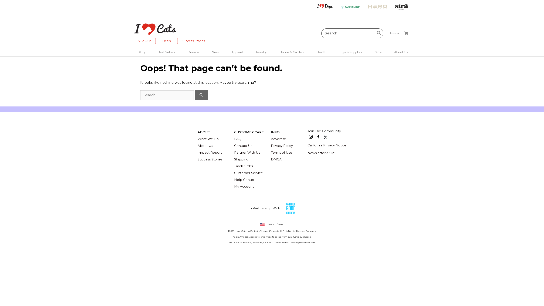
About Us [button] (401, 52)
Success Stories (193, 41)
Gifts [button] (378, 52)
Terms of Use (281, 152)
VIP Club (144, 41)
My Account (244, 186)
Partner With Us (247, 152)
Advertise (278, 139)
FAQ (237, 139)
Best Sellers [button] (166, 52)
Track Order (243, 166)
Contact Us (243, 146)
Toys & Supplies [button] (350, 52)
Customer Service (248, 173)
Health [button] (321, 52)
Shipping (241, 159)
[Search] (201, 95)
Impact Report (210, 152)
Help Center (244, 180)
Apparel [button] (237, 52)
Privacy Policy (282, 146)
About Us (205, 146)
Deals (166, 41)
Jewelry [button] (261, 52)
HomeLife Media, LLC (272, 231)
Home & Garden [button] (291, 52)
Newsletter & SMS (321, 153)
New (215, 52)
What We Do (208, 139)
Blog (141, 52)
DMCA (276, 159)
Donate (193, 52)
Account (395, 33)
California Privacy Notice (326, 145)
